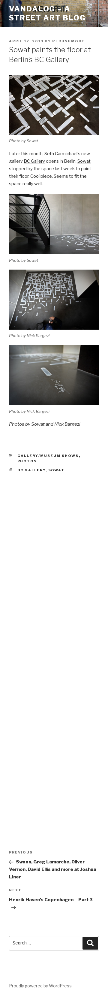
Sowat (84, 161)
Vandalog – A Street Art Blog (47, 13)
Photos (27, 461)
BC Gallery (34, 161)
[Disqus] (54, 566)
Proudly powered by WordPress (40, 985)
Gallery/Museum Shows (48, 456)
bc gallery (31, 470)
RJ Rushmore (68, 41)
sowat (56, 470)
